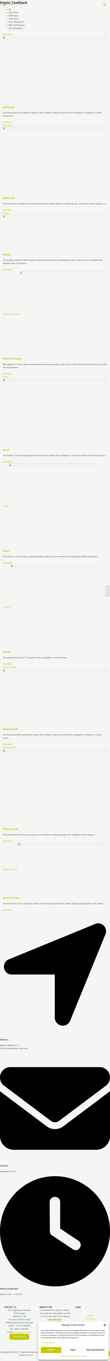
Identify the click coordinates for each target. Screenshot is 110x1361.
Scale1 (6, 377)
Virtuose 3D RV (9, 667)
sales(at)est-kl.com (22, 1332)
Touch (5, 506)
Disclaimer (90, 1319)
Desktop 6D (8, 125)
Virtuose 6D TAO (10, 869)
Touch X (6, 607)
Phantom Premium (11, 314)
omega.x (6, 213)
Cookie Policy (64, 1356)
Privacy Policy (76, 1356)
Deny (73, 1350)
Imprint (84, 1356)
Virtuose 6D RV (9, 747)
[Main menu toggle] (104, 5)
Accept (51, 1350)
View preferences (95, 1350)
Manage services (48, 1343)
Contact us (19, 1336)
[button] (104, 1325)
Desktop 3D (8, 34)
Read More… (8, 122)
